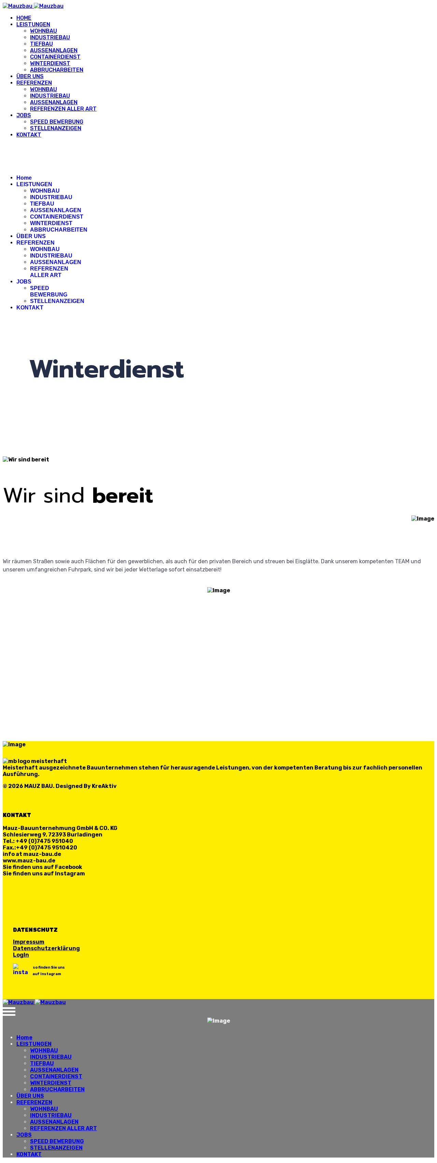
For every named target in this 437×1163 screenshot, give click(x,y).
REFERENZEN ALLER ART (63, 109)
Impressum (28, 942)
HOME (23, 18)
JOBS (23, 115)
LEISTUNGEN (33, 24)
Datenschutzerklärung (46, 948)
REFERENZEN (34, 83)
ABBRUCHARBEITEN (56, 70)
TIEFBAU (41, 44)
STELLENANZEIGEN (55, 128)
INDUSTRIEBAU (50, 37)
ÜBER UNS (30, 76)
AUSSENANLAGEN (53, 50)
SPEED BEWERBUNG (56, 122)
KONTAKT (28, 134)
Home (24, 178)
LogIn (21, 955)
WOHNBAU (43, 31)
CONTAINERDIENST (55, 57)
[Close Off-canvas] (218, 1011)
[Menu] (218, 146)
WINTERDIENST (50, 63)
